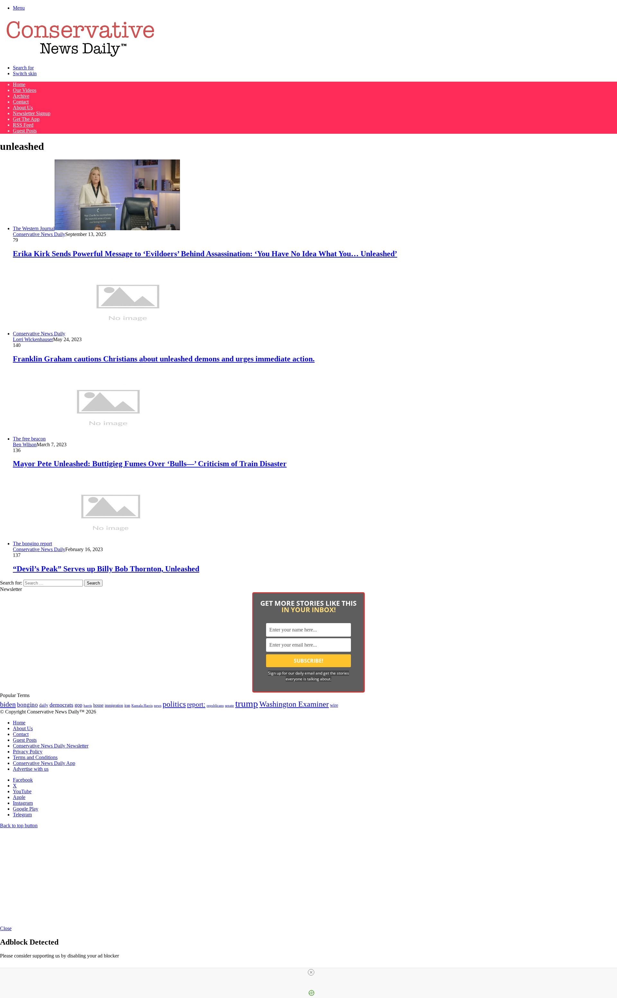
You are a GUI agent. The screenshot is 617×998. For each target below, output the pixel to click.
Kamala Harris (142, 705)
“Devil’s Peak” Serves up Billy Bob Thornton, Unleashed (106, 569)
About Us (23, 107)
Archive (21, 96)
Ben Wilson (25, 444)
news (157, 705)
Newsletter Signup (31, 113)
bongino (27, 704)
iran (127, 705)
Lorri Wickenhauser (33, 339)
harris (88, 705)
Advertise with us (31, 769)
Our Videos (24, 90)
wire (334, 705)
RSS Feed (23, 125)
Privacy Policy (27, 751)
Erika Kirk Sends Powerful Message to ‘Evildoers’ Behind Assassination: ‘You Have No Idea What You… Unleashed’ (205, 254)
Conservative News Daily (39, 234)
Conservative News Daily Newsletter (50, 745)
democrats (61, 705)
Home (19, 84)
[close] (311, 972)
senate (229, 705)
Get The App (26, 119)
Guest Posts (25, 130)
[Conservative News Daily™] (80, 56)
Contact (21, 101)
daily (43, 705)
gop (78, 705)
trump (246, 703)
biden (8, 704)
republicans (215, 705)
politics (174, 704)
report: (196, 704)
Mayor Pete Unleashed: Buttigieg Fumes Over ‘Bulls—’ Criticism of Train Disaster (150, 463)
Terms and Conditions (35, 757)
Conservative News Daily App (44, 763)
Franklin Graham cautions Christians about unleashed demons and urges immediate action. (164, 359)
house (98, 705)
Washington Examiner (294, 704)
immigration (114, 705)
